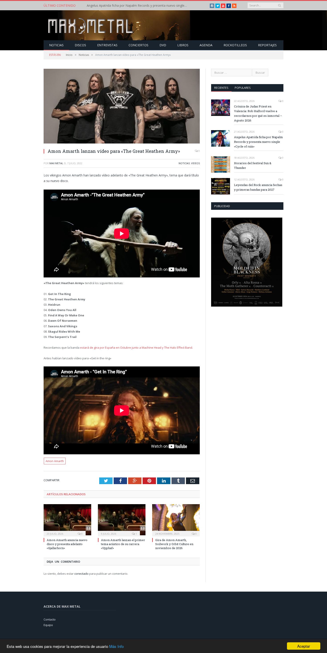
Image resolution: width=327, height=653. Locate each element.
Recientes (221, 88)
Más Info (116, 646)
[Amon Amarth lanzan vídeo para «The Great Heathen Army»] (122, 107)
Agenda (206, 45)
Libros (182, 45)
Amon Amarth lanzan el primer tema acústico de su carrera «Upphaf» (123, 544)
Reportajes (267, 45)
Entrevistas (107, 45)
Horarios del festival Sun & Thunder (252, 165)
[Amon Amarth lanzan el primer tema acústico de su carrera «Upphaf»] (121, 519)
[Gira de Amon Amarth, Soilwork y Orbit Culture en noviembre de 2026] (176, 519)
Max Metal (56, 163)
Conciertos (138, 45)
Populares (243, 88)
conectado (81, 574)
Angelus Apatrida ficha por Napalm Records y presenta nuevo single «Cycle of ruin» (138, 6)
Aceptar (303, 646)
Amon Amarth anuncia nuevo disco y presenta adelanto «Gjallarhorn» (67, 544)
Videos (195, 163)
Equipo (48, 625)
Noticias (56, 45)
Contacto (50, 619)
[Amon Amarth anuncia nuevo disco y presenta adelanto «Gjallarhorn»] (67, 519)
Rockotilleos (235, 45)
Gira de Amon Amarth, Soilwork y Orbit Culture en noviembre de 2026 (174, 544)
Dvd (162, 45)
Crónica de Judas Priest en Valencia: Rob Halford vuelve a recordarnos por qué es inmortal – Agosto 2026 (258, 113)
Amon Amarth (55, 461)
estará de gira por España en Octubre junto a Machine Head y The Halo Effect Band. (136, 348)
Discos (80, 45)
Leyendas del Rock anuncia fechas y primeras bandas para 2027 (258, 187)
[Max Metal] (91, 25)
